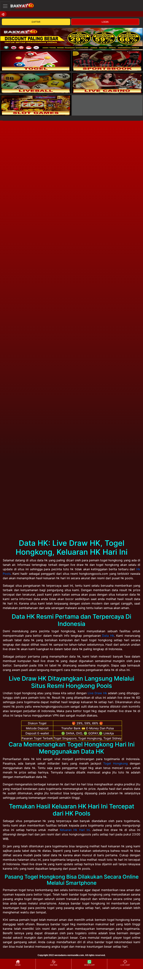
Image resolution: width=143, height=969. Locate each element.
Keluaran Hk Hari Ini (75, 830)
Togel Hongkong (115, 763)
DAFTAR (36, 22)
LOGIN (105, 22)
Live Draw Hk (97, 693)
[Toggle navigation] (5, 6)
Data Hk (108, 635)
